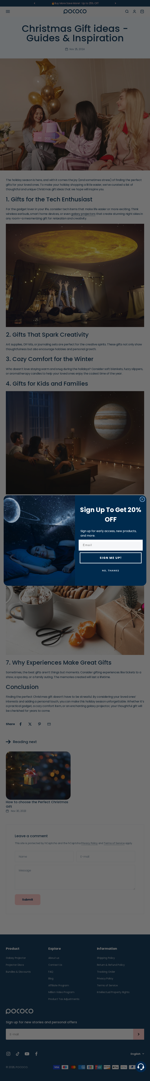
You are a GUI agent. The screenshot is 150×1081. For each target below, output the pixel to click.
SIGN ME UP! (111, 558)
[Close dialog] (142, 499)
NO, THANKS (110, 570)
